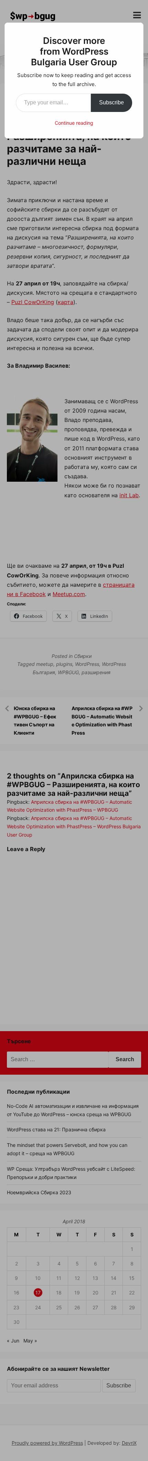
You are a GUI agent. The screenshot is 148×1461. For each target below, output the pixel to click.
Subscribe (111, 102)
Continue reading (74, 123)
